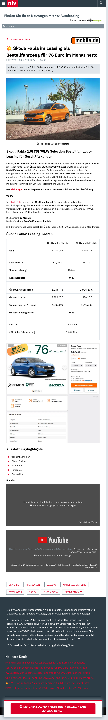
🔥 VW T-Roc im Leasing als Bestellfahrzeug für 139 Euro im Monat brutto (47, 683)
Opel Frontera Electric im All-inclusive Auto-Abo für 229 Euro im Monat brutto (49, 677)
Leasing (51, 584)
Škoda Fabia (16, 202)
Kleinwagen (17, 189)
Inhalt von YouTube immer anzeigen (54, 555)
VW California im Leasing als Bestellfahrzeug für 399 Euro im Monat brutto (47, 672)
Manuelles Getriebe (74, 584)
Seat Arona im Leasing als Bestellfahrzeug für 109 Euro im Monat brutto (46, 667)
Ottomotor (15, 592)
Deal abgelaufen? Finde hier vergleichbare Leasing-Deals (54, 708)
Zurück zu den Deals (19, 38)
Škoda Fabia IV (73, 592)
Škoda (32, 592)
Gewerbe (14, 584)
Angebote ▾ (8, 26)
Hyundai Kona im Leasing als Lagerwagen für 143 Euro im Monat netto (45, 662)
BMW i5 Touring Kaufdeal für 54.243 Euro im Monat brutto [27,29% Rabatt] (48, 688)
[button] (12, 3)
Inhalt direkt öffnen (88, 522)
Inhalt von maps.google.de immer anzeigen (54, 505)
